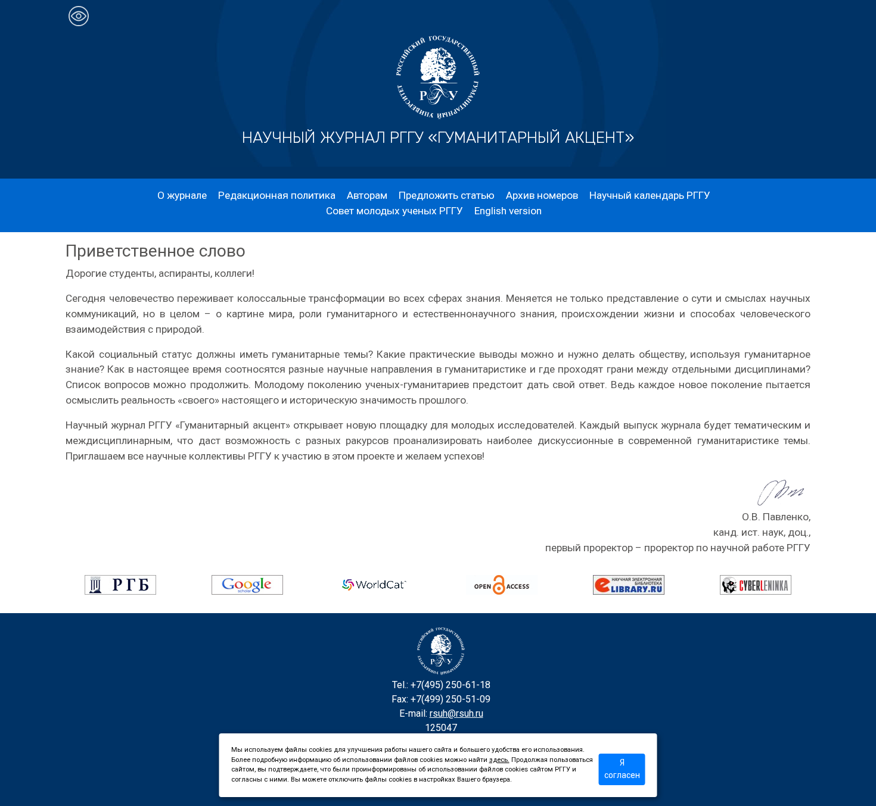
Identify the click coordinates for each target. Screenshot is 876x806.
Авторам (367, 195)
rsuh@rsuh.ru (456, 713)
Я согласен (622, 769)
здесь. (499, 760)
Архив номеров (542, 195)
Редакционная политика (277, 195)
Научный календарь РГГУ (649, 195)
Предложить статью (447, 195)
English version (508, 211)
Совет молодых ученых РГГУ (394, 211)
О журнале (182, 195)
